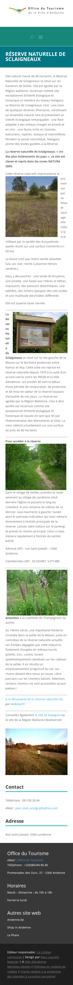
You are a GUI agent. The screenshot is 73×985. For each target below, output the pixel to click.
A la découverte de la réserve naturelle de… (35, 699)
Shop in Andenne (19, 927)
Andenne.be (15, 920)
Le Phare (13, 935)
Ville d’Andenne (35, 962)
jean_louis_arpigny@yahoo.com (36, 808)
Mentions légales (18, 967)
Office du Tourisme (30, 860)
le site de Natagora (48, 715)
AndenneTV (18, 704)
